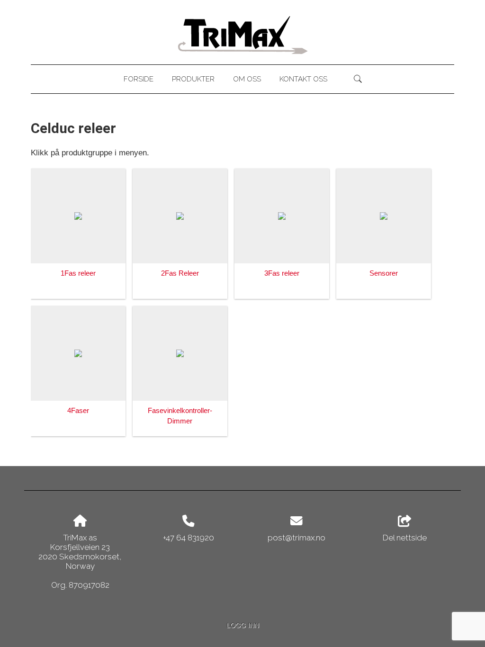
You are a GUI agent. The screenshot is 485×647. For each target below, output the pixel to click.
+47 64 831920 (188, 537)
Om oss (247, 79)
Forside (138, 79)
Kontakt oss (303, 79)
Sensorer (383, 273)
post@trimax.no (296, 537)
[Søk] (358, 79)
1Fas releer (78, 273)
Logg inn (242, 625)
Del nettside (405, 537)
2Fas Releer (180, 273)
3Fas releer (281, 273)
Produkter (193, 79)
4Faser (78, 410)
